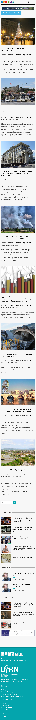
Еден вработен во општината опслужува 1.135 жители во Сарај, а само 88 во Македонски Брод (16, 299)
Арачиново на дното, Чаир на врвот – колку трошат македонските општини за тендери (18, 111)
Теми (4, 716)
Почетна (5, 703)
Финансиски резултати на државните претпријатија (17, 355)
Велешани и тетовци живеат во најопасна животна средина (14, 237)
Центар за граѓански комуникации (19, 55)
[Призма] (8, 1)
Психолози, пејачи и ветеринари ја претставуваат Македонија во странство (16, 173)
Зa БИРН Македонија (9, 692)
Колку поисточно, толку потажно (15, 469)
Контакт (26, 660)
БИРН (9, 180)
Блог (4, 712)
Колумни (5, 709)
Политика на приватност (10, 694)
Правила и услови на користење (13, 696)
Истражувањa (7, 707)
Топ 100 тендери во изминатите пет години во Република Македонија (17, 410)
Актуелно (6, 705)
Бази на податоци (8, 714)
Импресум (6, 690)
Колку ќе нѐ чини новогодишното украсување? (15, 49)
